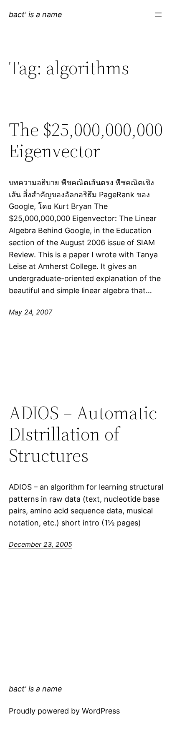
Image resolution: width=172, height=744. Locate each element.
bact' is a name (35, 14)
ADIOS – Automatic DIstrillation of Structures (83, 434)
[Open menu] (158, 15)
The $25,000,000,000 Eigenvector (86, 140)
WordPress (101, 710)
